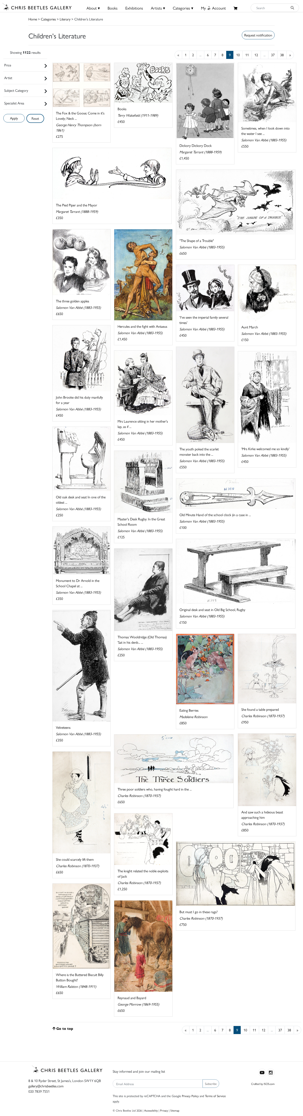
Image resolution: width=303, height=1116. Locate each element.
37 (273, 54)
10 (238, 54)
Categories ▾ (183, 8)
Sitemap (174, 1110)
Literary (65, 19)
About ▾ (93, 8)
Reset (35, 118)
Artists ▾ (158, 8)
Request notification (258, 35)
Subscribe (211, 1083)
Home (32, 19)
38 (282, 54)
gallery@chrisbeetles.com (45, 1085)
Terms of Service (215, 1096)
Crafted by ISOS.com (263, 1084)
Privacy (164, 1110)
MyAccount (213, 8)
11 (247, 54)
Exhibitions (134, 8)
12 (256, 54)
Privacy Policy (190, 1096)
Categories (48, 19)
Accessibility (151, 1110)
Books (113, 8)
